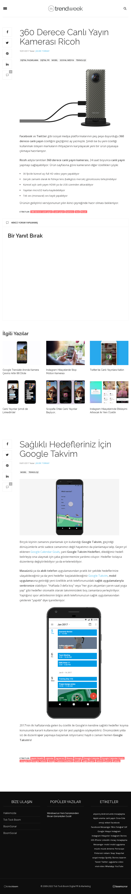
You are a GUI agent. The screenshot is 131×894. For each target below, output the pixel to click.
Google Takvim (98, 576)
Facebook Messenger (101, 827)
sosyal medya (98, 857)
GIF (125, 827)
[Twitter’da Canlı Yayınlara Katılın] (109, 353)
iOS (92, 840)
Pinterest (98, 853)
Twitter (104, 862)
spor (92, 761)
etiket (107, 822)
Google (78, 758)
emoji (101, 822)
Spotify (108, 857)
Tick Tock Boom (12, 819)
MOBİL (55, 60)
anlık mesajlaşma (117, 814)
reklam (106, 853)
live (77, 211)
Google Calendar (92, 758)
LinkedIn (106, 840)
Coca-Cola (120, 818)
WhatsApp (109, 866)
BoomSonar (10, 826)
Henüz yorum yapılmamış (24, 222)
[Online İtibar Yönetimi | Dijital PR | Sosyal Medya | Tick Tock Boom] (10, 886)
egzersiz (60, 758)
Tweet (98, 862)
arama (102, 818)
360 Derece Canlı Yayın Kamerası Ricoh (64, 37)
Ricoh (83, 211)
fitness (69, 758)
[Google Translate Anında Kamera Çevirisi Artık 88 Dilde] (22, 353)
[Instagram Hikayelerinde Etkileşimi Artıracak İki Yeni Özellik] (109, 392)
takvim (100, 761)
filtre (113, 827)
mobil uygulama (117, 844)
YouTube (119, 866)
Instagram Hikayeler (101, 835)
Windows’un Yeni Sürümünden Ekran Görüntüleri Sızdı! (63, 815)
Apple (96, 818)
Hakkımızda (9, 813)
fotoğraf (119, 827)
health (77, 761)
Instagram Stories (119, 835)
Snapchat (120, 853)
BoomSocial (10, 833)
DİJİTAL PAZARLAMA (29, 60)
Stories (115, 857)
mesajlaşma (122, 840)
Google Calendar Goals (45, 552)
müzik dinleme (107, 848)
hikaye (108, 831)
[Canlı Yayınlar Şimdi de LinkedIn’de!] (22, 392)
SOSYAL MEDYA (67, 60)
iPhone (98, 840)
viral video (100, 866)
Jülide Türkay (42, 51)
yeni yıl (108, 761)
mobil (107, 844)
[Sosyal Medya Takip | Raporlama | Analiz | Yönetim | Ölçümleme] (120, 886)
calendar (49, 758)
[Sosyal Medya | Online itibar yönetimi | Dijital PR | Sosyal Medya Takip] (65, 9)
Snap (113, 853)
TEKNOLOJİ (81, 60)
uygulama (113, 862)
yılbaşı (117, 761)
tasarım (122, 857)
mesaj (113, 840)
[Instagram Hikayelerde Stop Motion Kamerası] (65, 353)
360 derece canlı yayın (41, 211)
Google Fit (25, 761)
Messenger (98, 844)
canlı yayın (59, 211)
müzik (97, 848)
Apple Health (37, 758)
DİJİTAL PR (44, 60)
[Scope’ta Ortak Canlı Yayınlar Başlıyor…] (65, 392)
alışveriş (97, 814)
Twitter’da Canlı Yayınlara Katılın (107, 369)
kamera (70, 211)
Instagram (116, 831)
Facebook (115, 822)
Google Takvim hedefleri (60, 761)
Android (105, 814)
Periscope (119, 848)
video (120, 862)
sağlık (85, 761)
